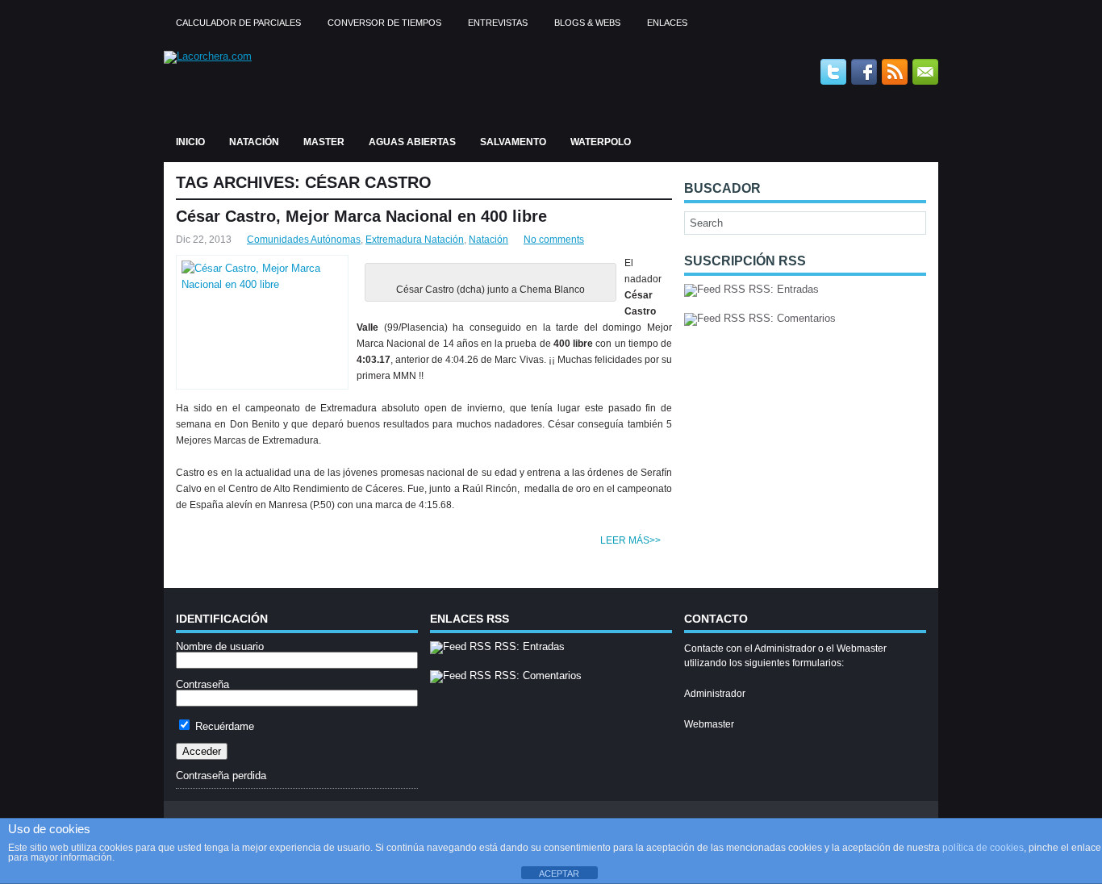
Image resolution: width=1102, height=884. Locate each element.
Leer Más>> (630, 540)
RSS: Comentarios (790, 318)
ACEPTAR (559, 873)
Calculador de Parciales (238, 22)
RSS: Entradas (782, 289)
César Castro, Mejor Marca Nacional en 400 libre (361, 216)
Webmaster (709, 724)
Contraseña (202, 684)
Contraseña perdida (221, 775)
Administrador (714, 693)
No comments (554, 239)
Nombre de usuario (220, 646)
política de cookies (983, 847)
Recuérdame (223, 726)
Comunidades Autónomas (304, 239)
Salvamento (513, 142)
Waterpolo (600, 142)
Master (323, 142)
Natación (254, 142)
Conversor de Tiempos (384, 22)
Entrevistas (498, 22)
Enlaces (667, 22)
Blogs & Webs (587, 22)
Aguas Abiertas (412, 142)
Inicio (190, 142)
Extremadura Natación (414, 239)
